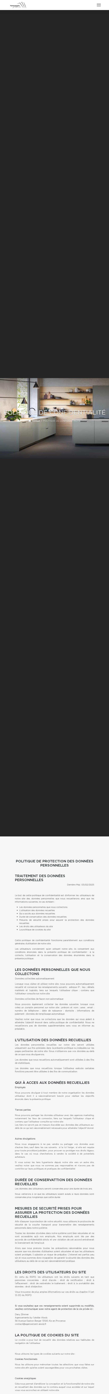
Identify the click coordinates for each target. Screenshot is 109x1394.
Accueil (36, 421)
